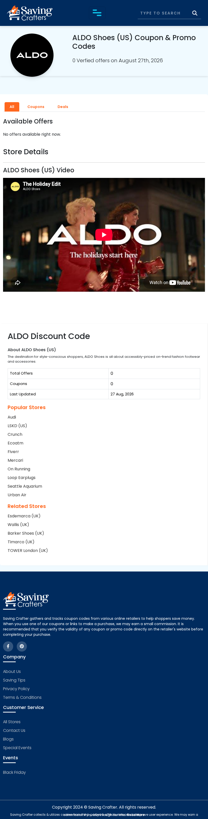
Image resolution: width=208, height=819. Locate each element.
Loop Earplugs (22, 478)
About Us (12, 671)
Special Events (17, 748)
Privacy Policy (16, 689)
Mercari (15, 460)
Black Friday (14, 772)
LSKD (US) (17, 426)
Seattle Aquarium (25, 486)
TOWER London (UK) (28, 550)
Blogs (8, 739)
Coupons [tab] (35, 106)
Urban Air (17, 495)
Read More (136, 815)
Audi (12, 417)
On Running (19, 469)
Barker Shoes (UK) (26, 533)
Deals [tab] (63, 106)
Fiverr (13, 452)
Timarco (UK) (21, 542)
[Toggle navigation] (97, 13)
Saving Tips (14, 680)
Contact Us (14, 730)
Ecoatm (15, 443)
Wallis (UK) (18, 525)
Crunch (15, 434)
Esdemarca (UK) (24, 516)
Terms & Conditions (22, 697)
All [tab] (12, 106)
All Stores (12, 722)
